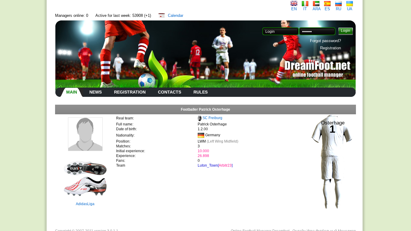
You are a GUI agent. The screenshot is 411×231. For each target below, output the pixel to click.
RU (338, 9)
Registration (330, 48)
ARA (317, 9)
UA (349, 9)
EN (294, 9)
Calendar (175, 15)
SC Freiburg (212, 118)
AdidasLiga (85, 204)
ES (327, 9)
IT (305, 9)
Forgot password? (325, 40)
